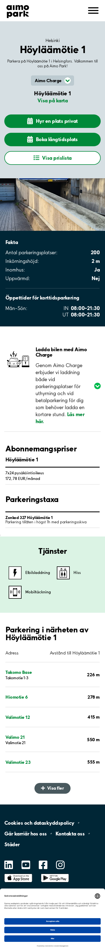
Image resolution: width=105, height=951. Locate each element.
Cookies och (39, 823)
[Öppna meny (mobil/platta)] (93, 10)
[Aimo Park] (17, 10)
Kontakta (70, 833)
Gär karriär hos (25, 833)
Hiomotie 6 (16, 697)
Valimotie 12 (17, 717)
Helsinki (53, 40)
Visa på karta (52, 100)
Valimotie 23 (17, 762)
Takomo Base (18, 672)
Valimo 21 (15, 737)
